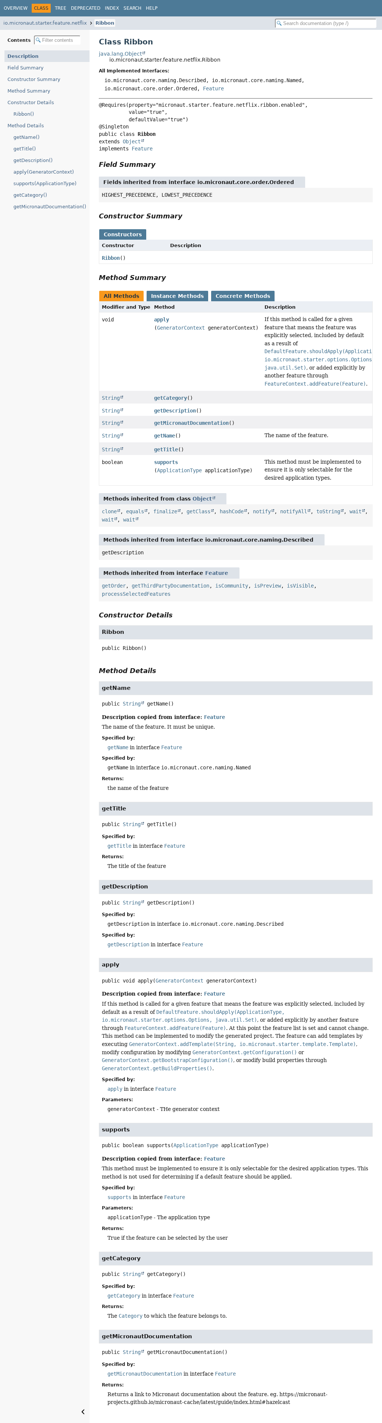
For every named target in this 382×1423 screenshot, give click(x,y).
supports (166, 462)
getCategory (170, 398)
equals (135, 511)
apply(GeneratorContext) (43, 172)
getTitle (166, 449)
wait (355, 511)
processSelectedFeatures (136, 594)
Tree (60, 8)
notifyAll (293, 511)
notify (262, 511)
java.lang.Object (120, 54)
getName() (26, 137)
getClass (198, 511)
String (111, 398)
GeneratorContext (181, 328)
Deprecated (85, 8)
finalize (165, 511)
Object (132, 141)
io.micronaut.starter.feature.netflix (45, 23)
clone (109, 511)
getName (164, 436)
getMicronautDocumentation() (49, 206)
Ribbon (105, 23)
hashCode (232, 511)
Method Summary (28, 91)
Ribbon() (23, 114)
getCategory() (30, 195)
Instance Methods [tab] (177, 296)
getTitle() (24, 149)
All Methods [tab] (121, 296)
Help (151, 8)
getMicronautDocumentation (191, 423)
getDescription (175, 411)
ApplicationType (179, 470)
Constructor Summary (33, 79)
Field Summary (25, 68)
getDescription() (33, 160)
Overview (16, 8)
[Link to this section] (161, 164)
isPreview (267, 586)
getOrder (114, 586)
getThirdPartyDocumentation (170, 586)
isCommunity (231, 586)
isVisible (300, 586)
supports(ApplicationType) (44, 183)
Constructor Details (30, 102)
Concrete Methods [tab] (243, 296)
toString (328, 511)
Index (112, 8)
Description (22, 56)
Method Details (25, 125)
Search (132, 8)
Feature (213, 88)
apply (161, 320)
